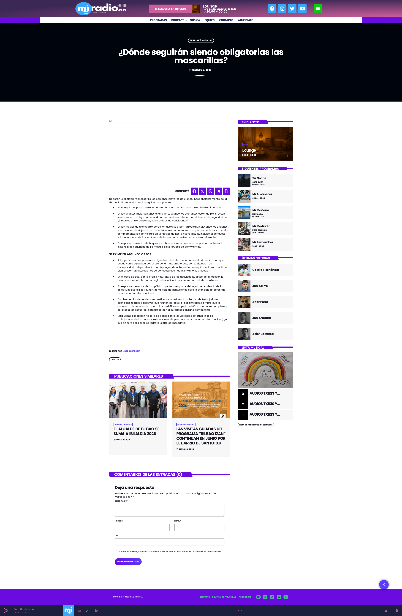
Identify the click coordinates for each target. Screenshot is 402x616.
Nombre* (119, 520)
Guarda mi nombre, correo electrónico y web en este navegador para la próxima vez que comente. (170, 551)
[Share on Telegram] (218, 191)
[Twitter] (292, 8)
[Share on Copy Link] (226, 191)
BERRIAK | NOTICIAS (201, 40)
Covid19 (115, 359)
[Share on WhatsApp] (210, 191)
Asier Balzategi (263, 334)
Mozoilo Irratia (131, 351)
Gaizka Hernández (265, 270)
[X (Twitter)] (265, 597)
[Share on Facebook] (194, 191)
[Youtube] (302, 8)
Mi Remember (262, 242)
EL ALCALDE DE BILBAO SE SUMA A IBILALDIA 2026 (136, 431)
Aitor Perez (260, 302)
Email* (177, 520)
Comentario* (121, 501)
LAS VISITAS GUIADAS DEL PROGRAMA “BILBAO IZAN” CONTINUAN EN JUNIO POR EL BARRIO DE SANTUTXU (200, 436)
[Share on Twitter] (202, 191)
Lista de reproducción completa (255, 424)
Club (245, 144)
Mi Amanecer (262, 194)
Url (116, 535)
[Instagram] (282, 8)
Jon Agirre (260, 286)
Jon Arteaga (261, 318)
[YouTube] (258, 597)
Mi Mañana (260, 210)
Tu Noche (259, 178)
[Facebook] (272, 8)
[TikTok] (272, 597)
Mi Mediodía (261, 226)
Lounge (249, 150)
